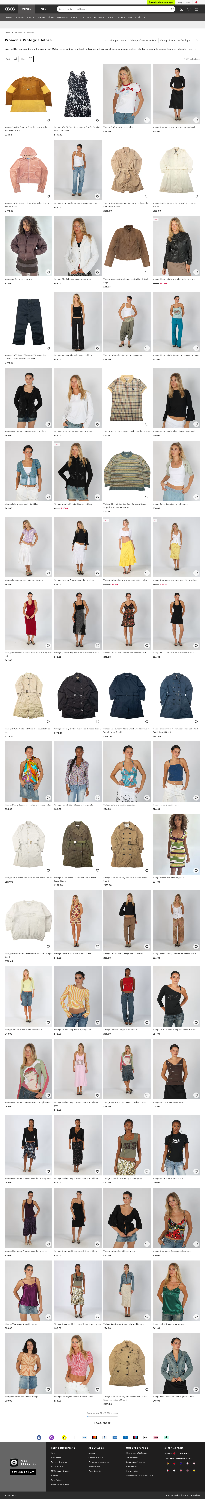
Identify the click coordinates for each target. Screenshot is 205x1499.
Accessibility (195, 1495)
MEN (43, 9)
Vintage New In (118, 40)
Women (18, 32)
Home (7, 32)
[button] (168, 1463)
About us (92, 1453)
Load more (102, 1423)
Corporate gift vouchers (136, 1462)
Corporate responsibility (99, 1462)
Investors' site (94, 1466)
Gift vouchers (132, 1457)
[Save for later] (48, 120)
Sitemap (54, 1475)
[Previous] (106, 40)
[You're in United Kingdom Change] (196, 2)
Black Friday (131, 1466)
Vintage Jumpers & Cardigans (176, 40)
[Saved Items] (189, 8)
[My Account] (181, 8)
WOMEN (26, 9)
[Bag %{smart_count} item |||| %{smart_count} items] (196, 8)
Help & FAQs (184, 2)
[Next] (197, 40)
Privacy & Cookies (173, 1495)
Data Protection (57, 1480)
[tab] (10, 17)
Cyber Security (95, 1471)
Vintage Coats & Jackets (143, 40)
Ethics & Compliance (60, 1484)
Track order (56, 1457)
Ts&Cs (185, 1495)
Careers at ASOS (96, 1457)
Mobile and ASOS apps (136, 1453)
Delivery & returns (59, 1462)
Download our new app (161, 2)
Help (53, 1453)
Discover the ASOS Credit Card (139, 1475)
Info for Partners (133, 1471)
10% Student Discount (60, 1471)
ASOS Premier (57, 1466)
